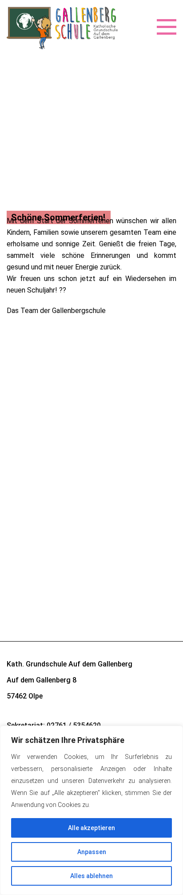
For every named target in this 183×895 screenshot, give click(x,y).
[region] (91, 810)
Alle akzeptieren (91, 827)
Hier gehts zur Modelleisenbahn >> (60, 420)
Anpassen (91, 851)
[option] (91, 193)
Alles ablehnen (91, 875)
